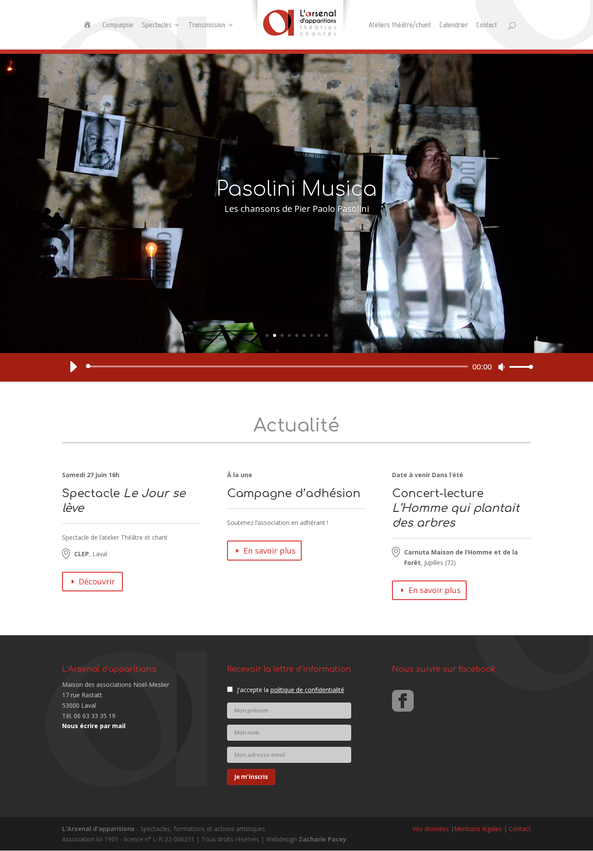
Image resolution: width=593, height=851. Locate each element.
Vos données (430, 829)
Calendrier (453, 25)
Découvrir (97, 581)
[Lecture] (73, 366)
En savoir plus (270, 550)
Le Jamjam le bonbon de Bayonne (296, 219)
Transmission (206, 25)
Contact (486, 25)
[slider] (519, 367)
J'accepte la (290, 690)
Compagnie (117, 25)
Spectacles (156, 25)
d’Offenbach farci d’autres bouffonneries (296, 239)
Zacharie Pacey (322, 839)
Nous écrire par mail (93, 726)
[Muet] (501, 367)
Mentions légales (478, 829)
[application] (296, 366)
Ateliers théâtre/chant (400, 25)
